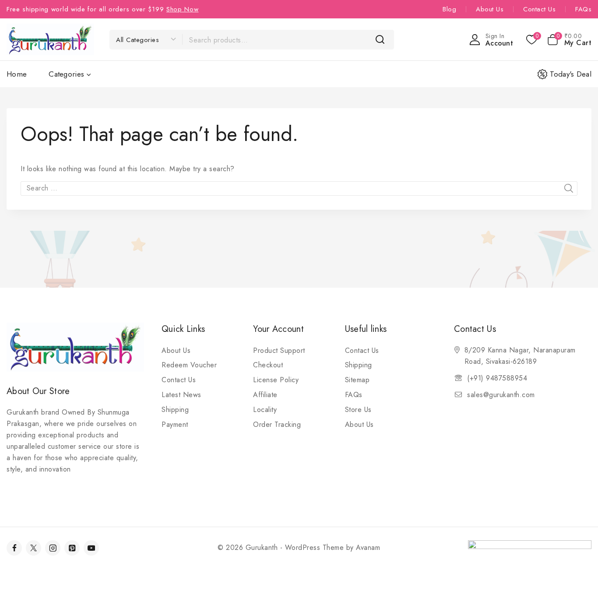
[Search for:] (299, 188)
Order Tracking (277, 424)
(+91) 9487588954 (497, 378)
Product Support (279, 350)
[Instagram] (52, 548)
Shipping (175, 410)
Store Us (358, 410)
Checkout (268, 365)
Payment (175, 424)
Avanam (368, 547)
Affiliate (265, 395)
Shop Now (182, 9)
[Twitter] (33, 548)
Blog (449, 9)
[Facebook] (14, 548)
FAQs (583, 9)
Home (17, 74)
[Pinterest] (72, 548)
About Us (489, 9)
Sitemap (357, 380)
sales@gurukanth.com (501, 395)
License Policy (276, 380)
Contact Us (539, 9)
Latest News (181, 395)
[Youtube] (91, 548)
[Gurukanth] (50, 39)
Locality (265, 410)
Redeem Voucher (189, 365)
